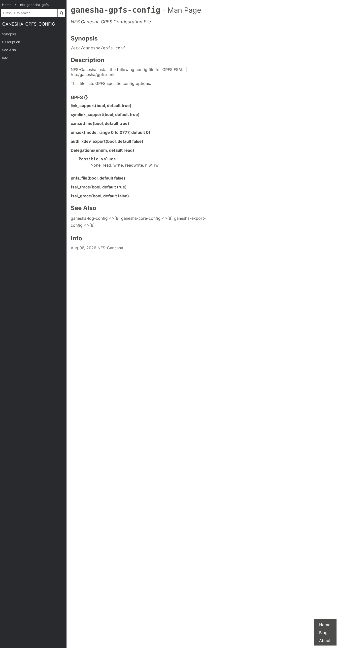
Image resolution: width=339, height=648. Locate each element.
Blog (323, 632)
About (325, 640)
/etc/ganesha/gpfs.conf (98, 48)
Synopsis (9, 34)
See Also (9, 50)
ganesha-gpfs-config (28, 24)
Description (11, 42)
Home (324, 624)
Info (5, 58)
